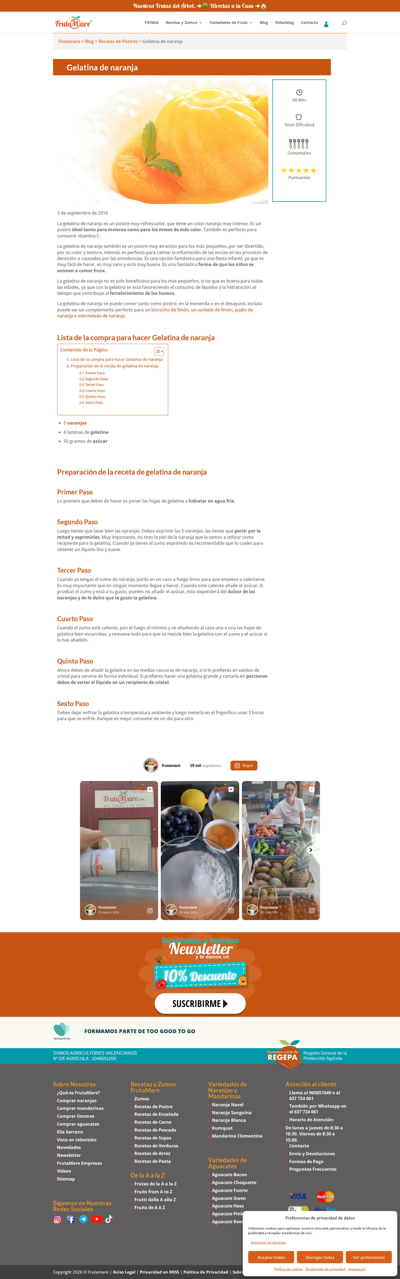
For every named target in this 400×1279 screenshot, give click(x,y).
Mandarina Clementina (237, 1136)
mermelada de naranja (101, 316)
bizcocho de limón (170, 310)
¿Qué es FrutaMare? (78, 1093)
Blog (264, 23)
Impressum (357, 1269)
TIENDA (151, 23)
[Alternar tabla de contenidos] (156, 351)
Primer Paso (95, 372)
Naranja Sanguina (232, 1113)
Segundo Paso (96, 378)
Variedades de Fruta (228, 23)
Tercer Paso (94, 384)
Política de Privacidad (205, 1272)
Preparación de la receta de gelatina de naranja (114, 365)
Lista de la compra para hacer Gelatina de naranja (116, 359)
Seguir (247, 765)
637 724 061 (301, 1098)
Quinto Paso (95, 396)
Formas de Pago (306, 1162)
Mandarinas (224, 1096)
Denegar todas (320, 1257)
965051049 (320, 1093)
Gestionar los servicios (268, 1242)
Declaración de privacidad (325, 1269)
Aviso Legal (124, 1272)
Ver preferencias (369, 1257)
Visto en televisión (77, 1140)
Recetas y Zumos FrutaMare (154, 1087)
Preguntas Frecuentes (313, 1169)
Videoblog (284, 23)
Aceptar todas (271, 1257)
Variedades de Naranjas (227, 1087)
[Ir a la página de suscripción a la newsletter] (200, 974)
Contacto (309, 23)
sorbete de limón (215, 310)
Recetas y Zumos (181, 23)
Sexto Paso (94, 402)
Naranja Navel (228, 1105)
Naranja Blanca (229, 1120)
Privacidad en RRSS (159, 1272)
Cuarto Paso (95, 390)
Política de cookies (289, 1269)
